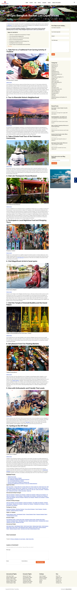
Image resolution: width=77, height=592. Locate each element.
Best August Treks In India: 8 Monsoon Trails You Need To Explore (59, 143)
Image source (9, 82)
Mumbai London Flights (33, 527)
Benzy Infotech (68, 589)
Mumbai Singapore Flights (15, 528)
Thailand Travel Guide (12, 476)
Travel (28, 19)
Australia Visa (15, 489)
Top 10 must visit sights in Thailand (15, 478)
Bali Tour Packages (20, 497)
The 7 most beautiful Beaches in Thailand (16, 480)
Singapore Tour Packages (20, 494)
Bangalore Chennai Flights (30, 519)
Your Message (54, 40)
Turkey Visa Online (39, 489)
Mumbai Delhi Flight (27, 576)
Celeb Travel (53, 66)
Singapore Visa (12, 488)
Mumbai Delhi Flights (40, 519)
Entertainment (54, 71)
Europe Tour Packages (11, 497)
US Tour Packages (19, 496)
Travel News (53, 87)
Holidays (44, 2)
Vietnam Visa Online (22, 490)
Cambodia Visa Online (13, 490)
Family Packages (38, 509)
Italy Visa (33, 489)
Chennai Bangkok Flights (31, 514)
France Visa (28, 489)
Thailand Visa (24, 488)
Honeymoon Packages (10, 509)
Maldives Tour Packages (40, 497)
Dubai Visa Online (9, 486)
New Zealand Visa (21, 489)
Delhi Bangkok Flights (21, 514)
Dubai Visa (58, 576)
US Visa (35, 488)
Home (27, 2)
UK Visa (39, 488)
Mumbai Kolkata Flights (33, 520)
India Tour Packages (10, 502)
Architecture (53, 64)
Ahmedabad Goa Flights (23, 520)
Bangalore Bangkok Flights (41, 514)
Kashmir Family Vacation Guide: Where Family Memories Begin (59, 135)
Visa (35, 2)
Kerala (40, 582)
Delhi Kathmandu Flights (23, 527)
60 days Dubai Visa (34, 486)
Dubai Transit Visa (42, 486)
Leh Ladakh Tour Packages (38, 502)
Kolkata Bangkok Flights (35, 528)
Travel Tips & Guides (56, 2)
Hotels (39, 2)
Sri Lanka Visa (30, 488)
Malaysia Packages (43, 577)
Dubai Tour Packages (10, 494)
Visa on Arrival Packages (30, 509)
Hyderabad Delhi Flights (43, 520)
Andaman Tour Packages (18, 504)
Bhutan (40, 581)
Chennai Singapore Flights (11, 580)
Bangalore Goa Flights (11, 522)
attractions (9, 25)
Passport (53, 83)
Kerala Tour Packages (27, 502)
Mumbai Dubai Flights (37, 526)
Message (8, 549)
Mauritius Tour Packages (29, 497)
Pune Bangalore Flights (11, 519)
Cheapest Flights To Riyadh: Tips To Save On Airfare (60, 176)
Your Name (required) (55, 27)
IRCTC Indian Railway (55, 82)
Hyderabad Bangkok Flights (12, 515)
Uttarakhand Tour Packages (39, 504)
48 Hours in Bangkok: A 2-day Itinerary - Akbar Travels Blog (22, 539)
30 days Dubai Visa (26, 486)
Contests (53, 67)
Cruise (49, 2)
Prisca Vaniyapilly (14, 19)
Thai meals (27, 422)
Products (53, 85)
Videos (52, 94)
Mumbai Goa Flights (20, 522)
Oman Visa (29, 490)
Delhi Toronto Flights (28, 526)
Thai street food (20, 257)
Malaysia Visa (18, 488)
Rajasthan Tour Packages (28, 504)
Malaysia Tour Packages (41, 494)
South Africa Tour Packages (42, 496)
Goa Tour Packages (19, 502)
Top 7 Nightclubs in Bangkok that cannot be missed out (18, 479)
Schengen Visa (45, 488)
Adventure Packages (20, 509)
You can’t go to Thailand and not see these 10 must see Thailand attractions (22, 483)
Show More (10, 46)
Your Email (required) (55, 31)
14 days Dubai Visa (18, 486)
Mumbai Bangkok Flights (11, 514)
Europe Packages (42, 578)
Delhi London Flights (14, 527)
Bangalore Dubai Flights (11, 581)
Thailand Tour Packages (31, 494)
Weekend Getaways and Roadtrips (58, 97)
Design (52, 70)
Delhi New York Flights (25, 528)
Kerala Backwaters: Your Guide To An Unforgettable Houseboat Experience (59, 117)
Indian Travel (53, 81)
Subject (53, 36)
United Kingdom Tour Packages (29, 496)
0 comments (64, 180)
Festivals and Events (55, 74)
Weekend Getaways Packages (17, 510)
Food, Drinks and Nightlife (56, 77)
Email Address (25, 561)
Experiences (53, 73)
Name (7, 561)
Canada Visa (9, 489)
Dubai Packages (42, 576)
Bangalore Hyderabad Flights (12, 520)
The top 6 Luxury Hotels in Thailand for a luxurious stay (18, 482)
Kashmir (41, 580)
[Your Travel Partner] (5, 2)
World (52, 98)
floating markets (15, 380)
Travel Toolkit (33, 19)
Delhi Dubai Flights (10, 526)
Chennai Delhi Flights (20, 519)
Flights (31, 2)
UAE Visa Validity (54, 91)
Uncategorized (54, 93)
